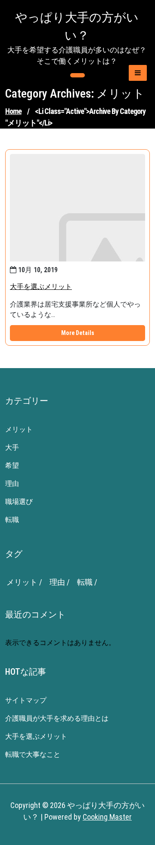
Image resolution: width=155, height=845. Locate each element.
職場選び (19, 502)
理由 (12, 483)
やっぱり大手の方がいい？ (77, 26)
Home (13, 111)
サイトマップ (25, 700)
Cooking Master (107, 816)
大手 (12, 447)
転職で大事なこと (32, 754)
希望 (12, 465)
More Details (77, 332)
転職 (12, 520)
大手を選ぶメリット (41, 287)
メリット (19, 429)
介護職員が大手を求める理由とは (56, 718)
